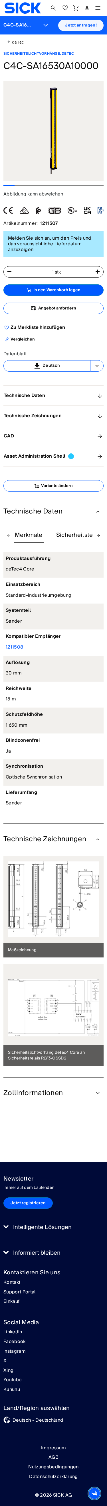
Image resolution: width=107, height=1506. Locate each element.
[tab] (29, 535)
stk (58, 272)
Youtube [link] (12, 1380)
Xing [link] (8, 1370)
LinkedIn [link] (12, 1332)
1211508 (14, 647)
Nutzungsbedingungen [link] (53, 1467)
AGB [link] (53, 1457)
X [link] (5, 1361)
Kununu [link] (11, 1389)
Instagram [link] (14, 1351)
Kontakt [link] (11, 1282)
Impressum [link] (53, 1448)
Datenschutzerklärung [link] (53, 1477)
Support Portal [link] (19, 1292)
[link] (23, 8)
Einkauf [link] (11, 1301)
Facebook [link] (14, 1342)
